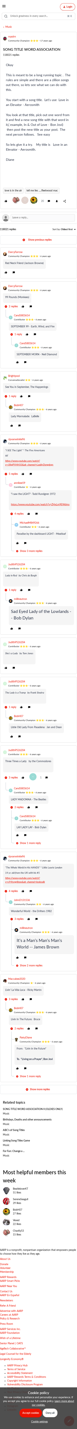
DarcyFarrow (15, 252)
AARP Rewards (8, 1277)
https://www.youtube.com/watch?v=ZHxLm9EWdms (40, 504)
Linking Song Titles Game (16, 1140)
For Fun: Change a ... (14, 1151)
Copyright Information (19, 1381)
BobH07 (18, 405)
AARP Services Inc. (10, 1329)
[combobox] (38, 16)
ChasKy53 (18, 1231)
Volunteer (5, 1268)
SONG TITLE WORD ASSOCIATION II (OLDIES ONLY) (33, 1109)
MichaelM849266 (29, 523)
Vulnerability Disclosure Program (25, 1384)
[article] (38, 262)
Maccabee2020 (16, 979)
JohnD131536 (22, 900)
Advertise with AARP (11, 1311)
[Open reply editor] (38, 218)
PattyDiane (26, 1037)
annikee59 (19, 483)
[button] (4, 7)
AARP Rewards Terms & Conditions (26, 1377)
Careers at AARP (9, 1315)
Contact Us (6, 1291)
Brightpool (14, 376)
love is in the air (13, 190)
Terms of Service (16, 1369)
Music (8, 27)
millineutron (20, 599)
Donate (4, 1264)
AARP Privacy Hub (17, 1365)
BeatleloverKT (20, 1189)
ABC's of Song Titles (14, 1130)
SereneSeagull (20, 1199)
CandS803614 (22, 315)
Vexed (16, 1220)
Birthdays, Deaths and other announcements (27, 1119)
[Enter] (6, 16)
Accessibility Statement (20, 1373)
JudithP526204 (16, 564)
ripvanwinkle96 (16, 439)
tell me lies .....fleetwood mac (42, 190)
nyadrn (12, 36)
